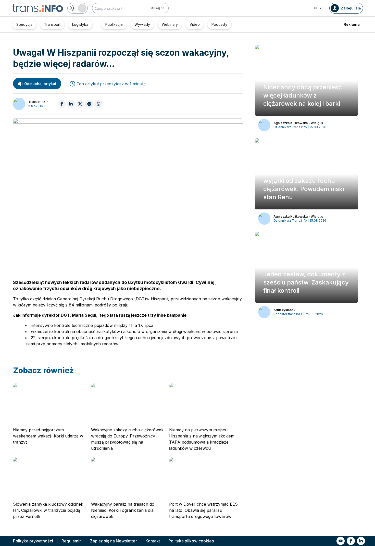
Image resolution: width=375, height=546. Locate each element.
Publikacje (114, 24)
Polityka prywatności (33, 540)
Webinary (170, 24)
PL (316, 8)
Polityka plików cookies (191, 540)
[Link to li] (361, 541)
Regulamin (71, 540)
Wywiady (142, 24)
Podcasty (219, 24)
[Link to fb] (351, 541)
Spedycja (24, 24)
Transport (52, 24)
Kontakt (152, 540)
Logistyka (80, 24)
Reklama (352, 24)
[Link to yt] (340, 541)
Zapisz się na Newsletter (113, 540)
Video (195, 24)
